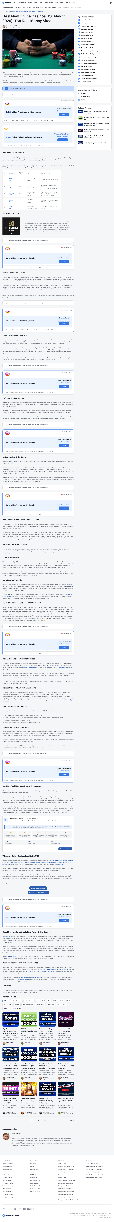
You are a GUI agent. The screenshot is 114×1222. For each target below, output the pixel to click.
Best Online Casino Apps (38, 888)
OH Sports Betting (7, 1194)
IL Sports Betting (7, 1177)
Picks (35, 2)
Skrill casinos (37, 971)
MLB (43, 1000)
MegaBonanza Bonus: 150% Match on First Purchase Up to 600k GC (95, 112)
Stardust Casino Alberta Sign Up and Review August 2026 (96, 130)
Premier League (40, 1004)
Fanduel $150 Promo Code (93, 1172)
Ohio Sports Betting (86, 66)
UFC (58, 1004)
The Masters (51, 1004)
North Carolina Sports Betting (89, 63)
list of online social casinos (17, 956)
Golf (38, 1000)
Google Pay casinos (37, 977)
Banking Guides (34, 1183)
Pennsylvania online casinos (48, 862)
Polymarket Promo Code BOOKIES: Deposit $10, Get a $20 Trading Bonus (96, 137)
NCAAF (68, 1000)
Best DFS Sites (62, 1164)
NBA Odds (33, 1175)
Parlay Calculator (35, 1191)
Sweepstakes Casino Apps (65, 1194)
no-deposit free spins (62, 667)
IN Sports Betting (7, 1189)
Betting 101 (84, 93)
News (73, 2)
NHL (10, 1004)
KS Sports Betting (7, 1166)
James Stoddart (13, 26)
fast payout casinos (23, 979)
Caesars (4, 340)
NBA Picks (33, 1166)
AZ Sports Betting (7, 1180)
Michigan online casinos (18, 862)
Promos (68, 2)
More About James (17, 1136)
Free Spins (18, 7)
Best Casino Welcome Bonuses (38, 892)
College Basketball (16, 1000)
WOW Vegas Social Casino (65, 1189)
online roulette (68, 594)
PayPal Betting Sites (35, 1186)
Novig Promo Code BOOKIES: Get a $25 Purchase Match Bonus (95, 143)
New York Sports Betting (87, 60)
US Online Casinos (7, 7)
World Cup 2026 (16, 1008)
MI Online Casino (38, 7)
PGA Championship (28, 1004)
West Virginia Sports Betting (88, 78)
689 (45, 1120)
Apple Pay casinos (24, 977)
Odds (40, 2)
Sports (30, 2)
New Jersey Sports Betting (88, 57)
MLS (49, 1000)
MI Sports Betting (7, 1175)
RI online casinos (59, 864)
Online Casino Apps (63, 7)
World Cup (6, 1008)
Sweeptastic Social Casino (65, 1183)
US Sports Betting (86, 82)
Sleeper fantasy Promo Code (66, 1175)
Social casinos (6, 936)
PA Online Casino (75, 7)
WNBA (64, 1004)
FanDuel (16, 461)
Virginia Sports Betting (87, 75)
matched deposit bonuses (29, 667)
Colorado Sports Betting (87, 23)
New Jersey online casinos (32, 862)
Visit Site (64, 114)
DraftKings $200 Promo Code (94, 1169)
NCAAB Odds (34, 1177)
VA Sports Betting (7, 1186)
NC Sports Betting (7, 1197)
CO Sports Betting (7, 1183)
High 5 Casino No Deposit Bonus (67, 1180)
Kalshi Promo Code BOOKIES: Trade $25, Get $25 (96, 118)
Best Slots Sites (27, 7)
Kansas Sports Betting (87, 41)
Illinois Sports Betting (87, 32)
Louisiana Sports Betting (87, 44)
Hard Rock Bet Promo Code (94, 1177)
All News (6, 1000)
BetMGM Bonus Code (92, 1164)
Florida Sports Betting (87, 29)
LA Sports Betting (7, 1191)
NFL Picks (33, 1164)
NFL (5, 1004)
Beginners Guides (35, 1180)
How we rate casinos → (65, 848)
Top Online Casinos (50, 7)
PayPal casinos (29, 971)
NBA (54, 1000)
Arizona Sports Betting (87, 20)
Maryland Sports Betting (87, 48)
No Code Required (64, 111)
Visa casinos (42, 969)
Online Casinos (59, 2)
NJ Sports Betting (7, 1169)
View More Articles (94, 147)
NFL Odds (33, 1172)
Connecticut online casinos (59, 860)
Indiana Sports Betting (87, 35)
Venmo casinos (47, 971)
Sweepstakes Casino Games (66, 1191)
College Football (29, 1000)
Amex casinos (64, 969)
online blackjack (7, 596)
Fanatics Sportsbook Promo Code (95, 1175)
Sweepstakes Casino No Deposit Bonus (69, 1200)
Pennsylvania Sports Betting (88, 69)
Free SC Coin (62, 1177)
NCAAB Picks (34, 1169)
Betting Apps (22, 2)
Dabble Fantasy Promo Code (66, 1169)
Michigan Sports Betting (87, 54)
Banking (83, 99)
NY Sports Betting (7, 1164)
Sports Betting (49, 2)
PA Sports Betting (7, 1172)
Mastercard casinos (52, 969)
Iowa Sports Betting (86, 38)
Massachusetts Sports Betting (89, 51)
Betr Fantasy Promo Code (65, 1172)
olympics (17, 1004)
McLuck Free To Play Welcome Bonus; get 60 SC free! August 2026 (96, 124)
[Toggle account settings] (111, 3)
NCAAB (61, 1000)
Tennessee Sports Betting (88, 72)
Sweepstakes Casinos (64, 1186)
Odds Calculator (35, 1189)
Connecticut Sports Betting (88, 26)
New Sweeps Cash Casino (65, 1197)
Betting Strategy (85, 96)
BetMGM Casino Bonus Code (94, 1166)
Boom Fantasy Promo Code (66, 1166)
